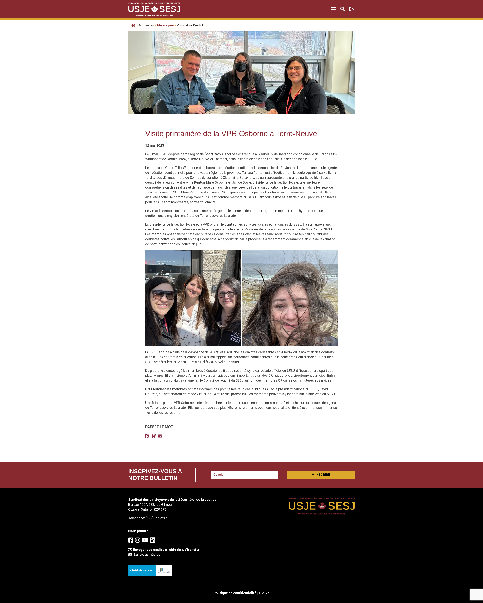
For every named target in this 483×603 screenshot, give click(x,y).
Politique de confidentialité (235, 593)
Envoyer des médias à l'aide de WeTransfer (166, 550)
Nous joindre (138, 531)
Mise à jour (165, 25)
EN (352, 9)
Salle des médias (146, 555)
